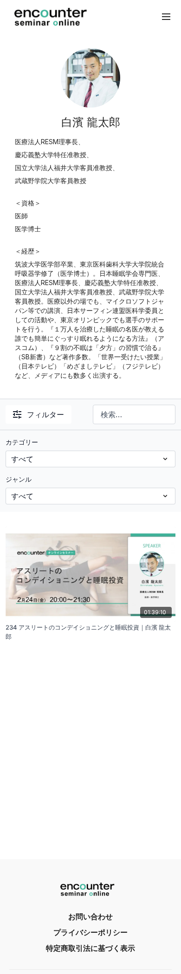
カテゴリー (22, 442)
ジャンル (19, 479)
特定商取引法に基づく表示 (90, 948)
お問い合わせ (90, 916)
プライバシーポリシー (90, 932)
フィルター (45, 414)
